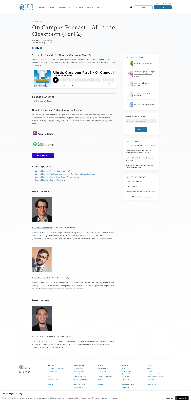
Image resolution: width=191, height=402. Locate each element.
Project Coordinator (132, 186)
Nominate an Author (128, 385)
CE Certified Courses (103, 382)
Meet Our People (53, 371)
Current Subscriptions (79, 371)
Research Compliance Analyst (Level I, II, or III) (140, 192)
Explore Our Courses (79, 385)
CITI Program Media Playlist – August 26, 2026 (141, 145)
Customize (169, 398)
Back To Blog (38, 22)
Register (143, 7)
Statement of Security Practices (155, 376)
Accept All (182, 398)
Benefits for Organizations (80, 379)
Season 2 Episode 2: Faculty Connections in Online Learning (57, 177)
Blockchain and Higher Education (144, 105)
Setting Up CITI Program (79, 376)
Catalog (52, 7)
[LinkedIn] (20, 372)
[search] (131, 7)
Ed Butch (35, 336)
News (49, 376)
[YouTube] (29, 372)
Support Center (126, 371)
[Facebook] (23, 372)
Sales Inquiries (77, 374)
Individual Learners (103, 368)
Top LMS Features (78, 387)
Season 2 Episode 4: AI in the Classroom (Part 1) (53, 171)
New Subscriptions (78, 368)
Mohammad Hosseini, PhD (42, 228)
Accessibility (150, 368)
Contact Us (168, 3)
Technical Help (126, 374)
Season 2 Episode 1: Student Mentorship (50, 180)
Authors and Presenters (55, 374)
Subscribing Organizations (105, 376)
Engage (89, 7)
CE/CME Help (125, 376)
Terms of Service (151, 385)
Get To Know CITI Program (55, 368)
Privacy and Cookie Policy (154, 374)
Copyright (150, 371)
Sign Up (141, 129)
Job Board (99, 7)
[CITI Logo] (26, 7)
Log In (162, 7)
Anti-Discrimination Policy (154, 382)
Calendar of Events (53, 379)
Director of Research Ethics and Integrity (139, 197)
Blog (49, 382)
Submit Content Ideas (128, 382)
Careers (50, 385)
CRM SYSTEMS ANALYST (134, 181)
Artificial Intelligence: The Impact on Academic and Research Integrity (144, 74)
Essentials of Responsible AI (143, 64)
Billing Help (125, 379)
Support (157, 3)
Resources (76, 382)
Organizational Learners (104, 371)
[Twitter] (26, 372)
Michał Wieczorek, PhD (41, 278)
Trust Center (150, 379)
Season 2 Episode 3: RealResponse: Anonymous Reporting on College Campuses (65, 174)
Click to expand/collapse (43, 101)
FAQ (163, 3)
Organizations (64, 7)
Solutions (41, 7)
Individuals (78, 7)
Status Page (125, 387)
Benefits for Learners (103, 374)
